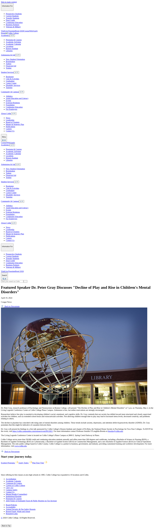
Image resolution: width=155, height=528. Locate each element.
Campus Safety (11, 490)
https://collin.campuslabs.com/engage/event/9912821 (32, 431)
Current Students (12, 16)
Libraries (9, 51)
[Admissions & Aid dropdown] (18, 55)
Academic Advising (13, 42)
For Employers (11, 109)
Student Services (7, 72)
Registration (10, 61)
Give (6, 31)
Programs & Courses (14, 40)
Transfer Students (12, 18)
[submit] (25, 281)
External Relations (13, 103)
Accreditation (11, 479)
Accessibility (11, 507)
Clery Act (9, 488)
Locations (9, 46)
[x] (4, 523)
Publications (10, 127)
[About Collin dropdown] (13, 113)
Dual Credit (10, 20)
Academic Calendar (13, 44)
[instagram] (7, 523)
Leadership (10, 120)
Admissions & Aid (8, 55)
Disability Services (13, 85)
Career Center (11, 83)
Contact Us (10, 131)
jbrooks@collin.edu (115, 431)
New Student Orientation (15, 59)
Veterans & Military (13, 27)
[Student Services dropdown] (16, 72)
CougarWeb (28, 31)
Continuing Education (14, 22)
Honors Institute (12, 49)
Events (8, 101)
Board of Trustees (12, 122)
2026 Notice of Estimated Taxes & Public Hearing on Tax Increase (31, 501)
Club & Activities (12, 79)
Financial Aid (11, 66)
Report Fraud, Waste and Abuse (18, 511)
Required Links (12, 514)
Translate (11, 31)
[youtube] (10, 523)
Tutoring (9, 88)
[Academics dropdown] (12, 35)
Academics (5, 35)
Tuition (8, 64)
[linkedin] (13, 523)
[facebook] (2, 523)
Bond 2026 (19, 31)
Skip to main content (9, 2)
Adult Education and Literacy (17, 98)
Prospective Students (14, 14)
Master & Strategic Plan (15, 124)
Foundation (10, 105)
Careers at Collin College (15, 485)
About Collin (6, 113)
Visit (2, 31)
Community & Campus (10, 92)
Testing (8, 68)
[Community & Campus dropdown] (21, 92)
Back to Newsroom (11, 306)
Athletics (9, 96)
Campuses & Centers (14, 483)
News (8, 118)
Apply (35, 31)
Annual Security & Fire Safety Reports (20, 509)
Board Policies (11, 505)
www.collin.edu (20, 446)
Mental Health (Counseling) (16, 494)
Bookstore (10, 77)
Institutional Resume (13, 496)
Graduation (10, 81)
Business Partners (12, 25)
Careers (9, 129)
